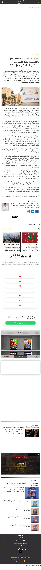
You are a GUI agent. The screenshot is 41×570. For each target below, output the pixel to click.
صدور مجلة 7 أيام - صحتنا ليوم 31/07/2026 (16, 501)
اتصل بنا (20, 538)
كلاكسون (5, 264)
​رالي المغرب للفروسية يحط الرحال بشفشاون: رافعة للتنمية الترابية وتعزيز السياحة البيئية (12, 249)
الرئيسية (37, 7)
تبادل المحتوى (19, 561)
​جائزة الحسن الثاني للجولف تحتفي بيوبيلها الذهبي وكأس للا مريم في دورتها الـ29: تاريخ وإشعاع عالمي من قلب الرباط (30, 249)
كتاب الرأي (13, 262)
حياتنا (33, 262)
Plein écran (33, 455)
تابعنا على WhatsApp (20, 323)
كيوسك (19, 264)
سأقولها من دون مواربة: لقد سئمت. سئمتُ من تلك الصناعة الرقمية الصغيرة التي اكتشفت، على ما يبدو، (14, 431)
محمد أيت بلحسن (33, 201)
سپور (21, 265)
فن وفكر (25, 262)
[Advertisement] (19, 29)
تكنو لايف (4, 262)
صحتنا (30, 262)
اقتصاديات (15, 264)
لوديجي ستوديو (20, 262)
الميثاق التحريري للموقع (20, 543)
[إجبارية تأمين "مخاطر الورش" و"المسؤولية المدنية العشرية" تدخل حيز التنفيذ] (20, 88)
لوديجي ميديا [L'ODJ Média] (27, 264)
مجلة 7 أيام (35, 480)
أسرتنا (8, 262)
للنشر (20, 546)
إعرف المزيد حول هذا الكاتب (30, 207)
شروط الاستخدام (21, 540)
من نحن (20, 535)
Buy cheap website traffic (33, 565)
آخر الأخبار (37, 262)
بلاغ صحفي (30, 7)
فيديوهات (10, 264)
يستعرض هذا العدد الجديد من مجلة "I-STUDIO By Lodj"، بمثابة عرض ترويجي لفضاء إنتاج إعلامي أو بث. (13, 489)
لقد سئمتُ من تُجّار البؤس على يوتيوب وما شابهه (21, 427)
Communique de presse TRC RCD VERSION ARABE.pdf (17, 196)
